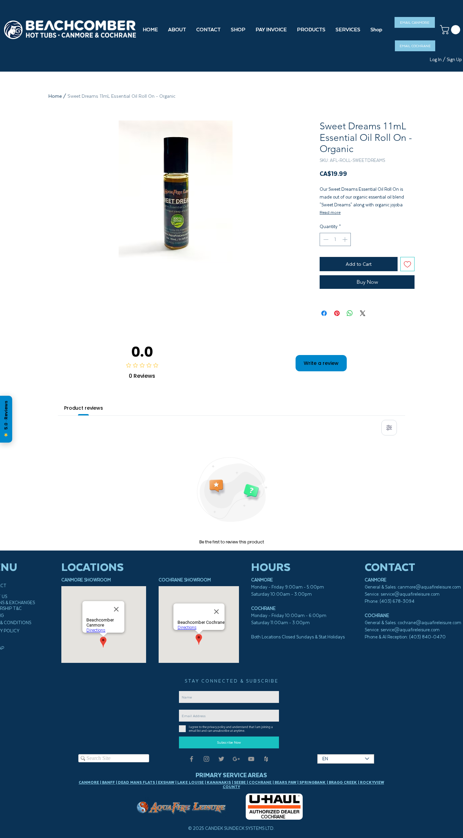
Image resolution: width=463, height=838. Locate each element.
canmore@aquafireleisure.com (429, 587)
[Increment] (345, 239)
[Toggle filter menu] (389, 427)
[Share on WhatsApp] (350, 313)
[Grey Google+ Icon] (236, 759)
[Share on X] (363, 313)
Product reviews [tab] (83, 408)
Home (55, 96)
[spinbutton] (335, 239)
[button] (238, 29)
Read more (330, 212)
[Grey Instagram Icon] (206, 759)
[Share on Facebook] (324, 313)
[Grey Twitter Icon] (221, 759)
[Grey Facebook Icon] (191, 759)
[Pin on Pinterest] (337, 313)
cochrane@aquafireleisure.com (429, 622)
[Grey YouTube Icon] (251, 759)
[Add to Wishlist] (407, 264)
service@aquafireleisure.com (410, 594)
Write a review (321, 363)
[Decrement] (325, 239)
